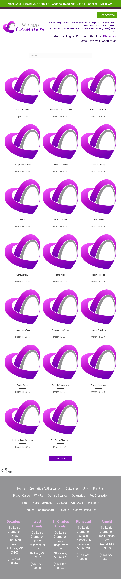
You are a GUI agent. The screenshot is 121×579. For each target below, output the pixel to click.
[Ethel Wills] (60, 260)
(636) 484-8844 (73, 4)
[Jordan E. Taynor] (22, 95)
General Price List (85, 510)
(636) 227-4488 (35, 4)
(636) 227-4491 (63, 22)
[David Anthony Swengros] (22, 425)
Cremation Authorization (45, 488)
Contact (62, 502)
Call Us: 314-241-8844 (85, 502)
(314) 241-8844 (65, 28)
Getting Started (58, 495)
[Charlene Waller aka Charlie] (60, 95)
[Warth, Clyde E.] (22, 260)
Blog (25, 502)
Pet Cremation (98, 495)
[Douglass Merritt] (60, 205)
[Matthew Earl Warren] (22, 315)
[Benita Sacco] (22, 370)
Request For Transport (39, 510)
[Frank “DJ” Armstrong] (60, 370)
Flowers (63, 510)
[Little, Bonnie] (98, 205)
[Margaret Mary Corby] (60, 315)
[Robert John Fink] (98, 260)
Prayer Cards (21, 495)
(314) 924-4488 (107, 25)
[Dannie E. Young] (98, 150)
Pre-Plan (98, 488)
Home (21, 488)
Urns (86, 488)
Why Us (39, 495)
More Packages (42, 502)
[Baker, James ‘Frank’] (98, 95)
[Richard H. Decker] (60, 150)
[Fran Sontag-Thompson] (60, 425)
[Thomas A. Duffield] (98, 315)
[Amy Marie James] (98, 370)
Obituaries (72, 488)
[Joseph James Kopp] (22, 150)
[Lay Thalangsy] (22, 205)
